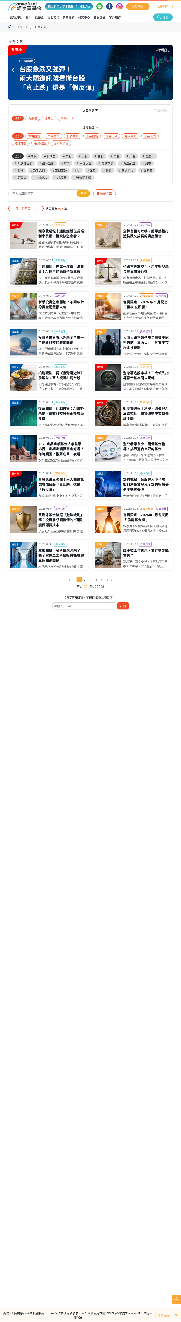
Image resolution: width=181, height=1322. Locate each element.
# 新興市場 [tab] (126, 170)
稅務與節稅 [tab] (60, 143)
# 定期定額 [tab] (59, 170)
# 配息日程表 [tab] (23, 163)
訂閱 (123, 606)
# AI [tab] (77, 170)
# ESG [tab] (19, 170)
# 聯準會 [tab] (50, 156)
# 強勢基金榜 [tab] (82, 177)
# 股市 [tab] (147, 163)
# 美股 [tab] (67, 156)
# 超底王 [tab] (60, 177)
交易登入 (138, 6)
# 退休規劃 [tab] (47, 163)
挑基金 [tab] (49, 118)
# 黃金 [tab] (115, 156)
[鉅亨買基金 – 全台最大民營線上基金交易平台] (25, 6)
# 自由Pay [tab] (40, 177)
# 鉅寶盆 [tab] (20, 177)
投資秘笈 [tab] (40, 143)
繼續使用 (163, 1315)
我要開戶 (163, 6)
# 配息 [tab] (91, 170)
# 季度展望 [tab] (84, 163)
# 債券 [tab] (107, 170)
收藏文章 (105, 193)
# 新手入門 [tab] (38, 170)
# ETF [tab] (65, 163)
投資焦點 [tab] (73, 136)
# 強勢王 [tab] (147, 170)
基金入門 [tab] (150, 136)
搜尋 (166, 17)
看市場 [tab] (32, 118)
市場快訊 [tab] (53, 136)
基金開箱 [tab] (92, 136)
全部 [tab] (18, 118)
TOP (176, 1300)
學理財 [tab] (65, 118)
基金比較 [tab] (111, 136)
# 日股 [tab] (83, 156)
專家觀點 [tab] (131, 136)
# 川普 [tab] (131, 156)
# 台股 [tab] (99, 156)
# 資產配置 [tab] (128, 163)
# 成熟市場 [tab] (106, 163)
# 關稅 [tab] (32, 156)
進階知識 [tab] (21, 143)
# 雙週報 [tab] (148, 156)
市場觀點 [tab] (34, 136)
